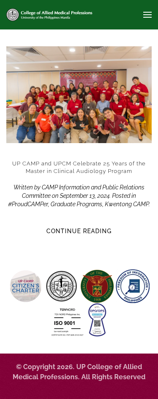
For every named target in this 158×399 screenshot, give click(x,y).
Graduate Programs (76, 204)
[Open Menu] (147, 14)
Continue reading (79, 231)
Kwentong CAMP (127, 204)
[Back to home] (49, 14)
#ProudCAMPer (28, 204)
